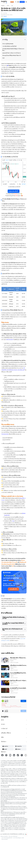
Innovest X (11, 339)
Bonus (12, 2)
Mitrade (5, 16)
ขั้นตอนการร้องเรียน (4, 836)
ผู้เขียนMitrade (13, 659)
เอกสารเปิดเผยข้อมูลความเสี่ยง (18, 837)
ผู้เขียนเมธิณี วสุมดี (14, 689)
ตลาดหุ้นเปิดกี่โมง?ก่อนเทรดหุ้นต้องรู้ (18, 688)
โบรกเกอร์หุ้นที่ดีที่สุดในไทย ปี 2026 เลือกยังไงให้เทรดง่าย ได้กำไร (18, 673)
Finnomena (3, 434)
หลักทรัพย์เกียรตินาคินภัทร (11, 370)
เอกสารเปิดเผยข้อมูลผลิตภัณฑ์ (7, 837)
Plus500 (6, 515)
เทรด (23, 701)
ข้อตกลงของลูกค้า (5, 839)
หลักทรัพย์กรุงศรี (21, 370)
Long (13, 521)
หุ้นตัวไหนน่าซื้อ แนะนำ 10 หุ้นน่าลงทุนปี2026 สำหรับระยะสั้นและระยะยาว (18, 680)
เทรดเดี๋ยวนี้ (22, 1)
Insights (2, 5)
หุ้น (12, 5)
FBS (9, 515)
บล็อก (8, 5)
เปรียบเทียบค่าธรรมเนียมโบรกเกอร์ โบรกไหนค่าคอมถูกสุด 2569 (18, 665)
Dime (7, 339)
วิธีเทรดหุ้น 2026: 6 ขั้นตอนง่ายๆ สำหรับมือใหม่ (17, 658)
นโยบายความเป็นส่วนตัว (13, 836)
